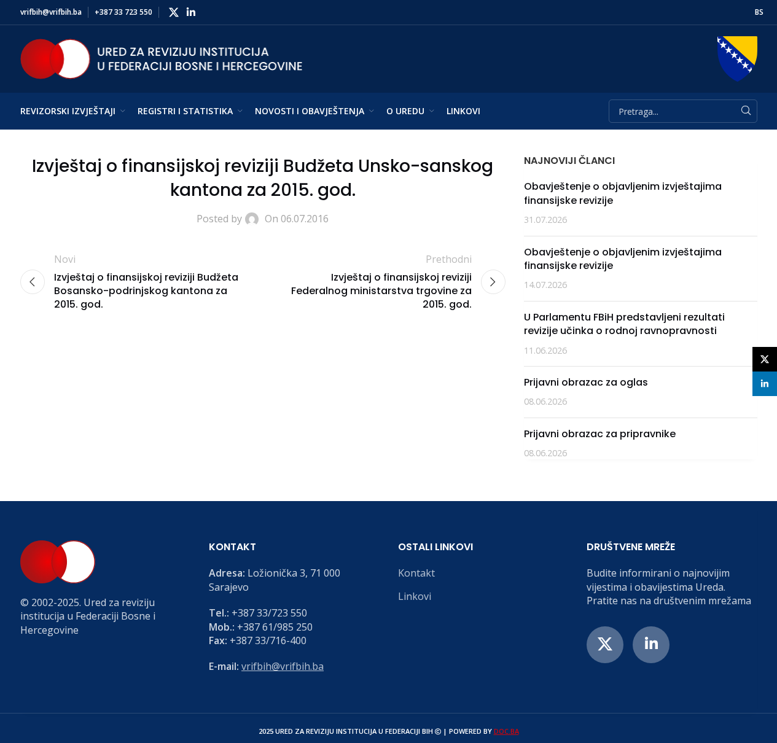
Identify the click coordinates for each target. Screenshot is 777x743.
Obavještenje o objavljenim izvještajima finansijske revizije (623, 193)
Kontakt (416, 573)
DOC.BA (506, 731)
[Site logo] (161, 57)
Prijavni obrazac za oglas (586, 382)
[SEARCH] (745, 111)
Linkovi (414, 596)
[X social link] (174, 12)
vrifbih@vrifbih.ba (282, 666)
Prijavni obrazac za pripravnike (600, 434)
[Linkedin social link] (191, 12)
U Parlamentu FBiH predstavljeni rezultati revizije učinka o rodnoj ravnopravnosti (624, 324)
